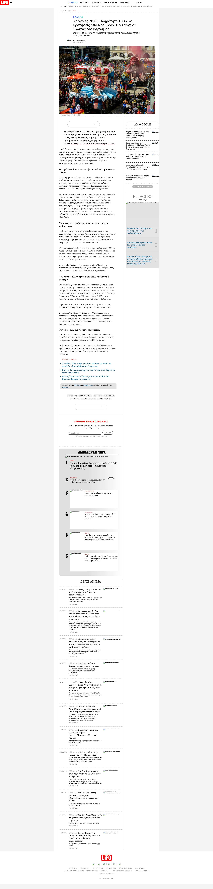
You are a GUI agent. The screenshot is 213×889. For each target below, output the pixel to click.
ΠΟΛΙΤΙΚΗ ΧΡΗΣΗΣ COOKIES (122, 871)
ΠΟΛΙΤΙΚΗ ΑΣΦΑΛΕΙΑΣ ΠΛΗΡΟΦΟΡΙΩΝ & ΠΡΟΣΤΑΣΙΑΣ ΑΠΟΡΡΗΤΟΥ (86, 871)
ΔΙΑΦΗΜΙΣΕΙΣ (111, 868)
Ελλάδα (63, 6)
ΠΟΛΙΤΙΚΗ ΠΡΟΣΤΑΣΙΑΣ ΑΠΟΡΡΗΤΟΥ (96, 436)
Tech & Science (115, 6)
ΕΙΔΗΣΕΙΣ (67, 11)
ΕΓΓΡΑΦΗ (108, 432)
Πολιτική (78, 6)
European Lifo (147, 6)
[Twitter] (152, 110)
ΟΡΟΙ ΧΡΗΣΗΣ (79, 436)
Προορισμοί (98, 396)
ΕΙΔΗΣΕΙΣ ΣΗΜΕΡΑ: (69, 359)
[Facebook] (149, 110)
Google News (88, 385)
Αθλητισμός (126, 6)
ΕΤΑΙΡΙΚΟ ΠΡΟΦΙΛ (125, 868)
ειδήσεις (65, 387)
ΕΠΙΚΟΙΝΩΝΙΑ (85, 868)
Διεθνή (70, 6)
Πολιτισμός (95, 6)
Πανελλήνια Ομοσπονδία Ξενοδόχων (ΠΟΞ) (91, 143)
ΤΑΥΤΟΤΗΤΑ (73, 868)
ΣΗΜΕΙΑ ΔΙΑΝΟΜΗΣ (142, 871)
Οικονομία (86, 6)
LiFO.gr (77, 385)
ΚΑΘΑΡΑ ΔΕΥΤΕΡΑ (104, 399)
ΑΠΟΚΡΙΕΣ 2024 (85, 396)
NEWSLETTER (98, 868)
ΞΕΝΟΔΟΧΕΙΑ (109, 396)
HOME (61, 11)
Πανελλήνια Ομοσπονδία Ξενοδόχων (83, 399)
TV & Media (105, 6)
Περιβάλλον (136, 6)
